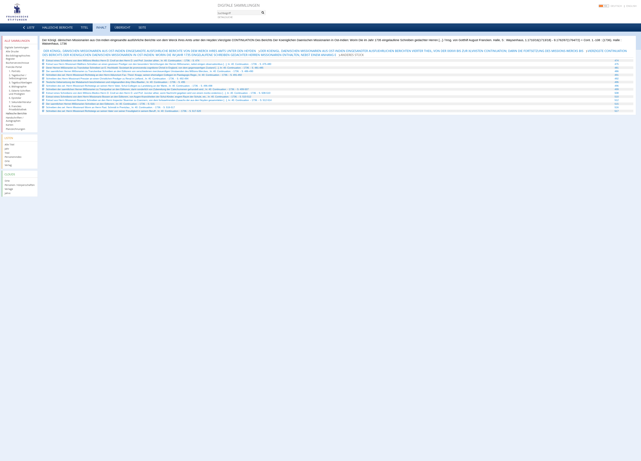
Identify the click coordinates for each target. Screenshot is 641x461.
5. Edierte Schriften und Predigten (19, 92)
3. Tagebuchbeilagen (20, 82)
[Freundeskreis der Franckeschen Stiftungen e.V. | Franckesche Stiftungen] (26, 12)
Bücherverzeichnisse (17, 62)
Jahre (8, 193)
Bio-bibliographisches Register (18, 57)
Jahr (7, 148)
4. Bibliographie (18, 86)
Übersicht (122, 27)
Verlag (8, 165)
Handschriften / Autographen (14, 119)
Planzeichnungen (15, 129)
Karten (9, 124)
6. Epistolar (15, 97)
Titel (84, 27)
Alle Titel (9, 144)
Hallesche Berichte (57, 27)
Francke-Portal (14, 67)
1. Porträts (14, 71)
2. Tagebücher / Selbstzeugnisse (18, 77)
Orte (7, 161)
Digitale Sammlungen (239, 5)
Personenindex (13, 156)
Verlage (9, 189)
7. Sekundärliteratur (20, 102)
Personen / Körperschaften (20, 185)
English (631, 6)
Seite (142, 27)
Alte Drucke (12, 51)
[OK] (263, 12)
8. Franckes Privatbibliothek (17, 108)
